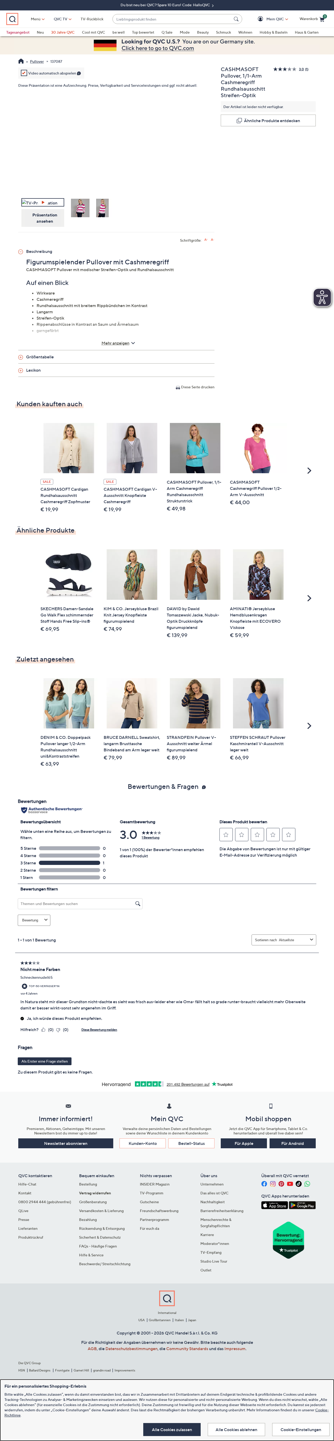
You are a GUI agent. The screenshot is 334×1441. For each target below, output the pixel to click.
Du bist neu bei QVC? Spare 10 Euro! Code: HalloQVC (166, 5)
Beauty (203, 32)
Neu (40, 32)
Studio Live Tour (213, 1261)
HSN (21, 1370)
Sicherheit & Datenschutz (100, 1237)
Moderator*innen (214, 1243)
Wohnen (245, 32)
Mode (185, 32)
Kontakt (24, 1193)
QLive (23, 1210)
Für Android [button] (292, 1143)
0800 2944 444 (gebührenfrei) (44, 1202)
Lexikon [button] (33, 370)
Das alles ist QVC (214, 1193)
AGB (92, 1348)
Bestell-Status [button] (191, 1143)
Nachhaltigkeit (212, 1202)
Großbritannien (160, 1320)
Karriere (207, 1234)
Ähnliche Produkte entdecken (272, 120)
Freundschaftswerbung (159, 1210)
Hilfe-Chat (27, 1184)
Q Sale (167, 32)
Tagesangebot (17, 32)
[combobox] (172, 19)
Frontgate (62, 1370)
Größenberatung (93, 1202)
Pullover (37, 61)
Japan (192, 1320)
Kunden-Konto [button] (143, 1143)
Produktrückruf (30, 1237)
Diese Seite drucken (197, 387)
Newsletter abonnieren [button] (65, 1143)
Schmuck (223, 32)
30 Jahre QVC (63, 32)
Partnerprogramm (154, 1219)
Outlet (205, 1270)
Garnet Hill (81, 1370)
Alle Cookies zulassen (172, 1429)
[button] (267, 19)
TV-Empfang (211, 1252)
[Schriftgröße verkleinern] (212, 240)
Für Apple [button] (244, 1143)
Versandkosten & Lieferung (101, 1210)
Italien (179, 1320)
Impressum (235, 1348)
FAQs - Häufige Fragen (98, 1246)
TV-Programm (151, 1193)
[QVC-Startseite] (21, 62)
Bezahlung (88, 1219)
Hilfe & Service (91, 1255)
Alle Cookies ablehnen (236, 1429)
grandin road (102, 1370)
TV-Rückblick (92, 19)
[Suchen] (237, 19)
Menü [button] (35, 19)
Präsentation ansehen (44, 218)
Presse (23, 1219)
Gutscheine (149, 1202)
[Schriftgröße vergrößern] (206, 240)
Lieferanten (28, 1228)
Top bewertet (143, 32)
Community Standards (187, 1348)
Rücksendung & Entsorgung (102, 1228)
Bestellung (88, 1184)
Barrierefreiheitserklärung (221, 1210)
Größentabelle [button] (40, 356)
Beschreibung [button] (39, 251)
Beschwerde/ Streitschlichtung (104, 1264)
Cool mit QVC (93, 32)
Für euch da (149, 1228)
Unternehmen (212, 1184)
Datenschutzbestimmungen (131, 1348)
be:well (118, 32)
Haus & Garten (307, 32)
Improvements (125, 1370)
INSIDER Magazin (155, 1184)
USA (141, 1320)
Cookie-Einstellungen (301, 1429)
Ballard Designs (40, 1370)
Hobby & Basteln (274, 32)
